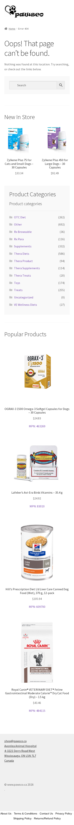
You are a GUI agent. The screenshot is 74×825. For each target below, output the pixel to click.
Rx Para (19, 239)
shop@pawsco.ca (15, 741)
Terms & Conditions (25, 813)
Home (12, 28)
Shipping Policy (22, 818)
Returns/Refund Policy (47, 818)
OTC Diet (20, 217)
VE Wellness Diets (25, 305)
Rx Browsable (23, 232)
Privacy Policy (63, 813)
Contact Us (46, 813)
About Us (5, 813)
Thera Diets (21, 253)
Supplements (22, 246)
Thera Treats (22, 275)
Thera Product (23, 261)
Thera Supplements (27, 268)
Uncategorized (23, 297)
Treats (18, 290)
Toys (17, 283)
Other (18, 224)
